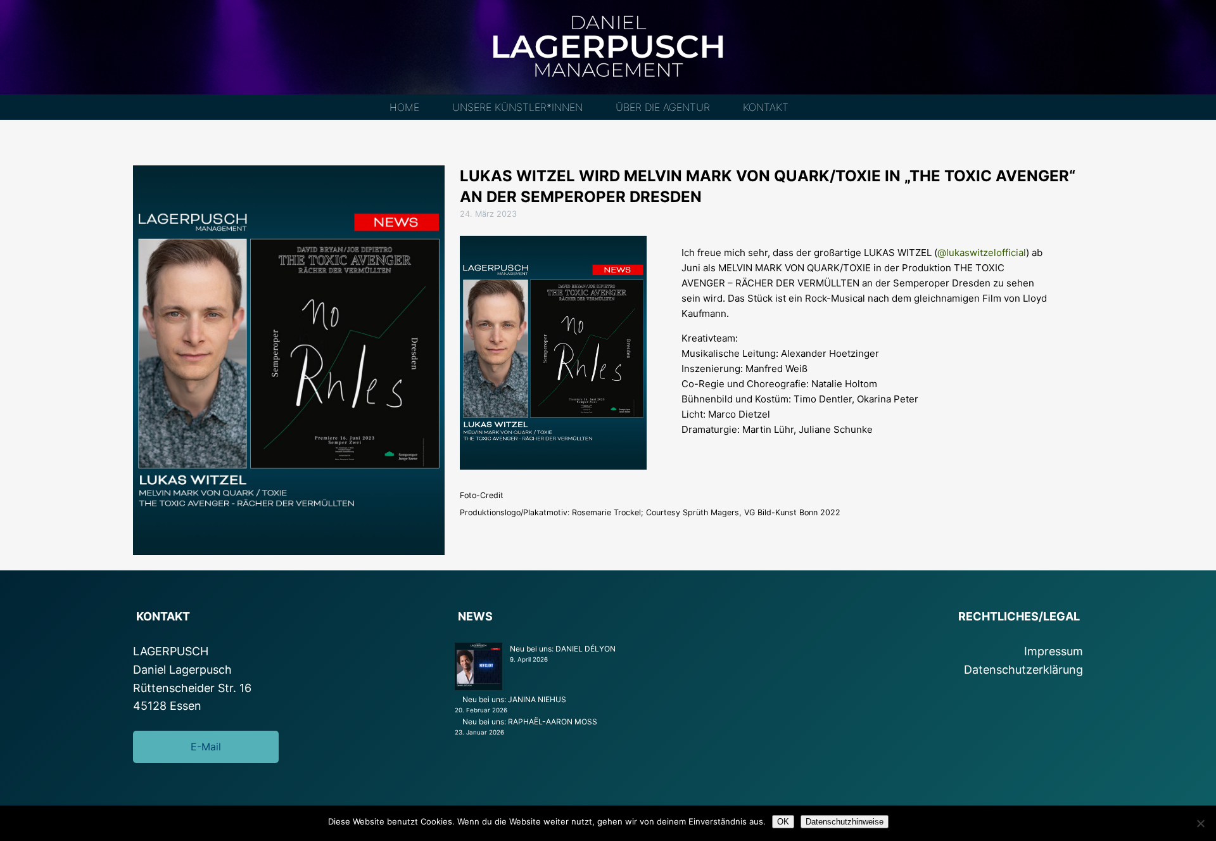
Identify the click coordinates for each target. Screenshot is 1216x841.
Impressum (1053, 651)
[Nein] (1200, 823)
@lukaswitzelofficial (981, 253)
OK (783, 821)
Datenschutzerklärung (1023, 669)
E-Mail (206, 746)
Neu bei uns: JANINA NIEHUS (514, 699)
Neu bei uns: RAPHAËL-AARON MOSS (529, 721)
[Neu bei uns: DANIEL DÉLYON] (478, 668)
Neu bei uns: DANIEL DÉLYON (563, 648)
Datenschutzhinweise (845, 821)
